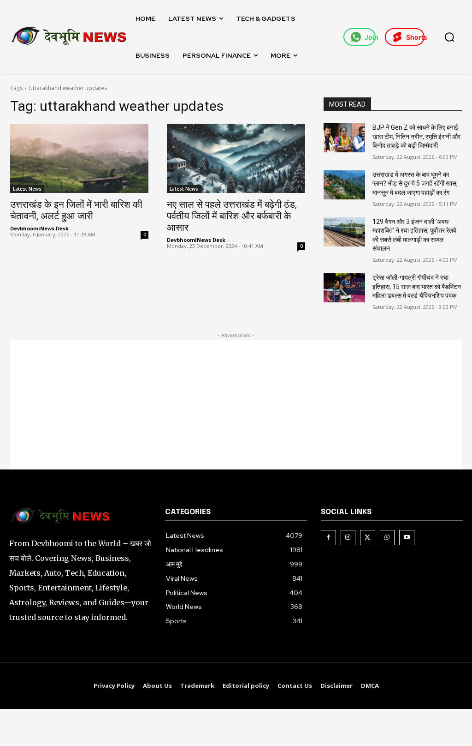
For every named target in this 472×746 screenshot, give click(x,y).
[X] (367, 537)
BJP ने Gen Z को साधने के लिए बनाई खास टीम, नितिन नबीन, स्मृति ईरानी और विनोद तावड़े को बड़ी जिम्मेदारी (416, 136)
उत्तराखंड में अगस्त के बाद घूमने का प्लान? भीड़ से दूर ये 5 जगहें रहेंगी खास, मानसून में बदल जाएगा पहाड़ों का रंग (415, 183)
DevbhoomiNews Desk (39, 228)
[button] (449, 37)
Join (370, 37)
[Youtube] (406, 537)
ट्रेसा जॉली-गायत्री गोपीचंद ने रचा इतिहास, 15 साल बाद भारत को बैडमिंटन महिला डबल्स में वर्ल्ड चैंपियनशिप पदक (416, 286)
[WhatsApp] (387, 537)
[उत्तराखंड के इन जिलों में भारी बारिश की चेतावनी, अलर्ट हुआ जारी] (79, 158)
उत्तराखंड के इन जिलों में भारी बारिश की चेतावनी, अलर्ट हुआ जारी (76, 210)
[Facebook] (328, 537)
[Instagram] (348, 537)
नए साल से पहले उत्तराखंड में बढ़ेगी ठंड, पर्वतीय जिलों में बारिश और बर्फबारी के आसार (232, 216)
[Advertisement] (236, 404)
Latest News (27, 189)
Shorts (415, 37)
